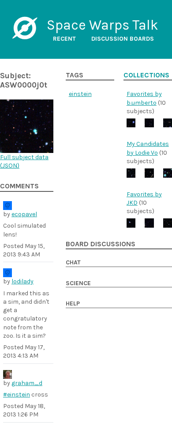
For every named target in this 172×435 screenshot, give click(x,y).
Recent (64, 38)
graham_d (26, 383)
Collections (146, 75)
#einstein (16, 394)
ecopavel (24, 214)
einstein (80, 94)
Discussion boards (122, 38)
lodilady (22, 281)
